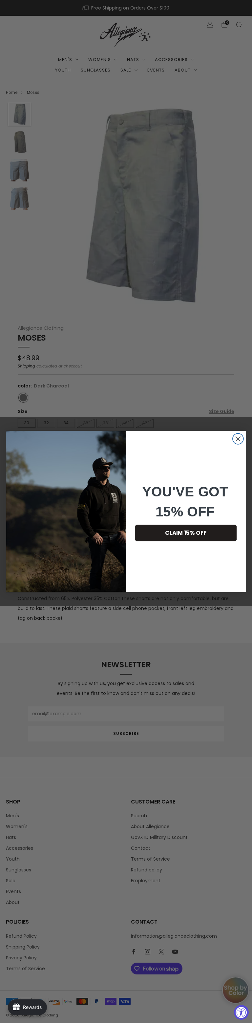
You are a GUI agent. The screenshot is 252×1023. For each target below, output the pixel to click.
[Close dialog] (238, 438)
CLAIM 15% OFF (185, 533)
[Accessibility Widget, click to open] (241, 1012)
